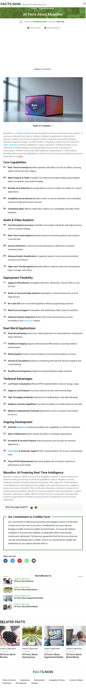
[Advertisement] (43, 46)
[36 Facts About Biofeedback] (7, 607)
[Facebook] (5, 561)
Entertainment (39, 680)
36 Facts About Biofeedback (26, 606)
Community (13, 451)
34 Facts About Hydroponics (26, 589)
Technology (6, 683)
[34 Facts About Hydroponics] (7, 590)
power (69, 148)
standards (12, 532)
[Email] (34, 561)
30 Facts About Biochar (24, 581)
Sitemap (34, 683)
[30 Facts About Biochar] (7, 581)
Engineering (24, 680)
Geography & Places (57, 680)
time (56, 133)
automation (28, 320)
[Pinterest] (19, 561)
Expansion (21, 427)
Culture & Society (9, 680)
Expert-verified (35, 28)
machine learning (23, 133)
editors (56, 532)
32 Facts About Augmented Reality (28, 598)
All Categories (21, 683)
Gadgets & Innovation (46, 8)
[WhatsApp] (27, 561)
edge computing (10, 145)
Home (33, 8)
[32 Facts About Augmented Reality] (7, 598)
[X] (12, 561)
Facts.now (11, 4)
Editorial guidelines (53, 28)
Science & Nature (76, 680)
